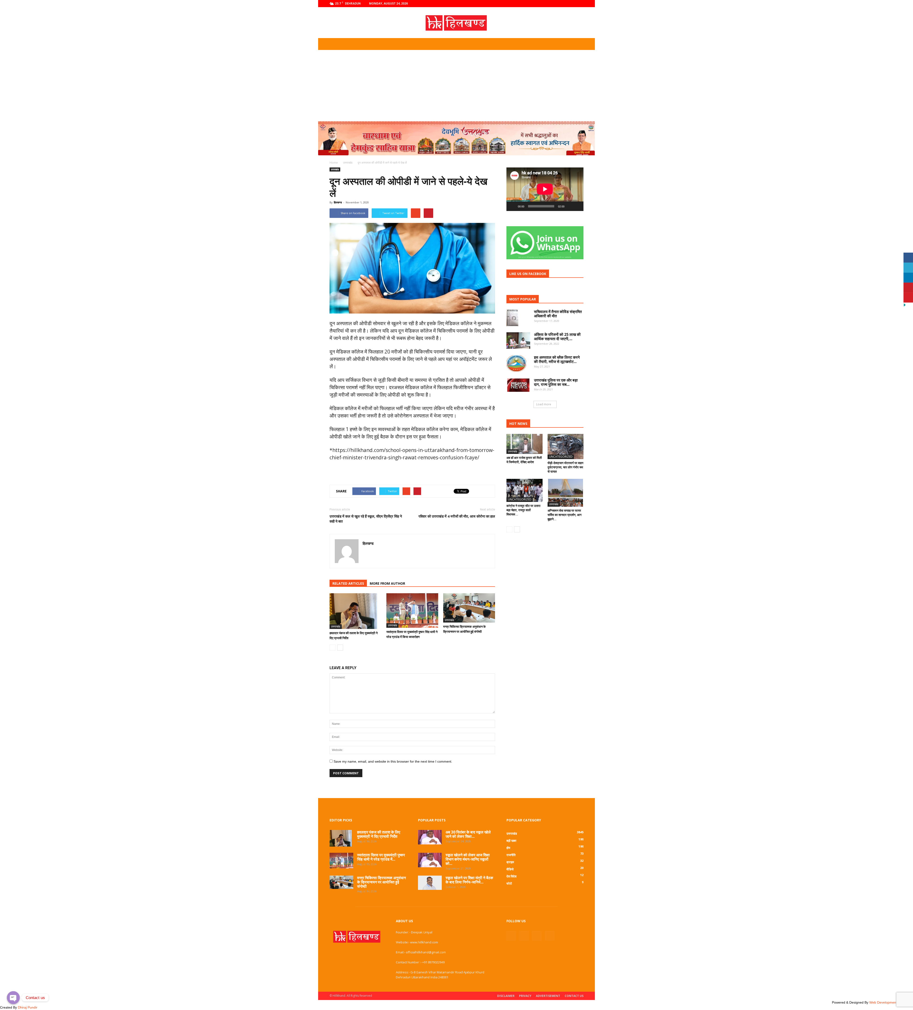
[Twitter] (572, 3)
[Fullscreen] (577, 206)
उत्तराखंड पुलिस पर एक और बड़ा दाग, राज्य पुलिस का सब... (556, 382)
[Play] (512, 206)
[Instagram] (564, 3)
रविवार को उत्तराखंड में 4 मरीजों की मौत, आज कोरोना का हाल (456, 516)
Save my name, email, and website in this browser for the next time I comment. (393, 761)
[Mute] (569, 206)
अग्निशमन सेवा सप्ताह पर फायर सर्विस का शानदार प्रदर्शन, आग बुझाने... (565, 514)
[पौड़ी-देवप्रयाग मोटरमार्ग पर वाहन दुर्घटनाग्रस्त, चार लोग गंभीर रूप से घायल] (566, 446)
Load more (543, 404)
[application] (544, 189)
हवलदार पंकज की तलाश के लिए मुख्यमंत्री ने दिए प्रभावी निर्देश (378, 834)
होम (508, 848)
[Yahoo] (366, 553)
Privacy (525, 996)
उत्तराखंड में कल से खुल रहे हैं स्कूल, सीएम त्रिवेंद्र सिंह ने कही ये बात (366, 519)
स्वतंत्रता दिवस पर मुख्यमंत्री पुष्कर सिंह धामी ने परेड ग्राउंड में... (381, 857)
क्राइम (510, 862)
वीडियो (510, 869)
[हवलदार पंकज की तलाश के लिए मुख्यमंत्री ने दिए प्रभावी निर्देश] (355, 611)
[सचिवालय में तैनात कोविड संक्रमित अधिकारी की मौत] (512, 317)
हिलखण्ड (338, 202)
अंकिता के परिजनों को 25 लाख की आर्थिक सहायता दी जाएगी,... (557, 336)
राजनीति (510, 855)
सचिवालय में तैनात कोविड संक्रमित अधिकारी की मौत (558, 314)
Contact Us (574, 996)
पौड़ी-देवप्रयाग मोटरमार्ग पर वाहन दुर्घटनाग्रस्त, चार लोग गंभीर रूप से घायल (565, 467)
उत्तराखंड (335, 169)
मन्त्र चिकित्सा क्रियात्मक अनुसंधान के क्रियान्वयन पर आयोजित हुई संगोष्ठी (381, 882)
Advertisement (548, 996)
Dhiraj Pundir (27, 1007)
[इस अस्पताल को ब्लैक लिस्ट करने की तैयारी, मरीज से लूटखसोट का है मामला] (516, 363)
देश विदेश (511, 876)
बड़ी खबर (511, 840)
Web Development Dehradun (891, 1002)
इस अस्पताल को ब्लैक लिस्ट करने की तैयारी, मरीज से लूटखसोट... (557, 359)
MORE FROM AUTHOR (387, 583)
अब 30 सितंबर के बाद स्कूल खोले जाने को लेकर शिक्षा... (468, 834)
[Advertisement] (456, 85)
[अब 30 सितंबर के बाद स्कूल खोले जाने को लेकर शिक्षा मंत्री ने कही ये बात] (430, 837)
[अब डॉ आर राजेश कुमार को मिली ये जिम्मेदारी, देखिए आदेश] (524, 444)
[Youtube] (579, 3)
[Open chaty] (13, 997)
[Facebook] (556, 3)
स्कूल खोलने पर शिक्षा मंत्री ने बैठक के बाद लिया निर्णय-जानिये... (469, 880)
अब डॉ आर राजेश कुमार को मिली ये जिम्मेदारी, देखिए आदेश (524, 460)
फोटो (509, 883)
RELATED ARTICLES (348, 583)
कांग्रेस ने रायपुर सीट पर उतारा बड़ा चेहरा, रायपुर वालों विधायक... (523, 510)
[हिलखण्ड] (456, 23)
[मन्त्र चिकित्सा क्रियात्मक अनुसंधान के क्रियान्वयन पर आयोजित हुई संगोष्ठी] (469, 608)
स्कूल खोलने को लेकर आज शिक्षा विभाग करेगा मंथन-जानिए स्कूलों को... (468, 859)
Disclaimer (506, 996)
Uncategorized (561, 457)
